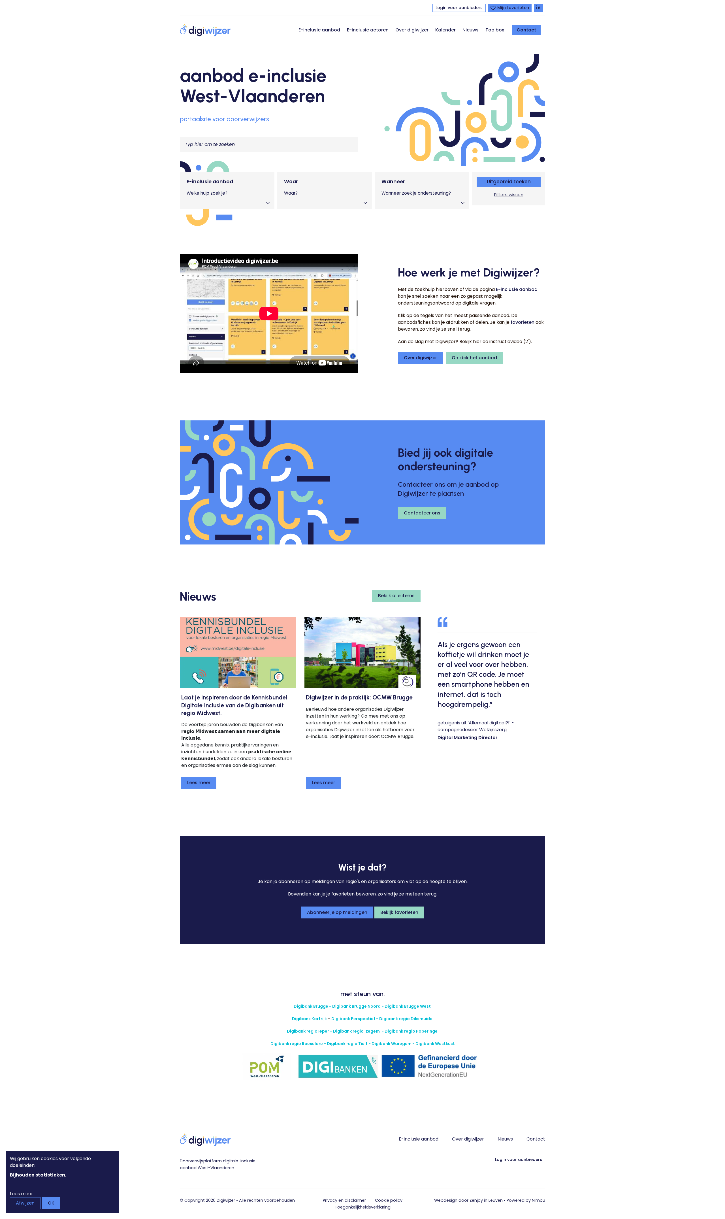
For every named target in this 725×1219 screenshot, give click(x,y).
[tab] (227, 190)
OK (51, 1203)
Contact (526, 30)
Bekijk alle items (396, 595)
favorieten (522, 322)
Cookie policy (388, 1200)
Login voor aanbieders (459, 7)
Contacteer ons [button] (422, 513)
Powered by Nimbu (526, 1200)
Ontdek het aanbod (474, 357)
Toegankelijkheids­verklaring (363, 1207)
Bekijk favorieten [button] (399, 912)
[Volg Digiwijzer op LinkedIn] (538, 8)
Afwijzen (25, 1203)
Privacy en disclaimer (344, 1200)
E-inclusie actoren (368, 30)
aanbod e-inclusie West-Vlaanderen (253, 86)
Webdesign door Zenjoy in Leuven (468, 1200)
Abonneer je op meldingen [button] (337, 912)
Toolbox (494, 30)
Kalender (445, 30)
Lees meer (198, 782)
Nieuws (470, 30)
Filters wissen (508, 195)
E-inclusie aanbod (319, 30)
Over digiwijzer (411, 30)
